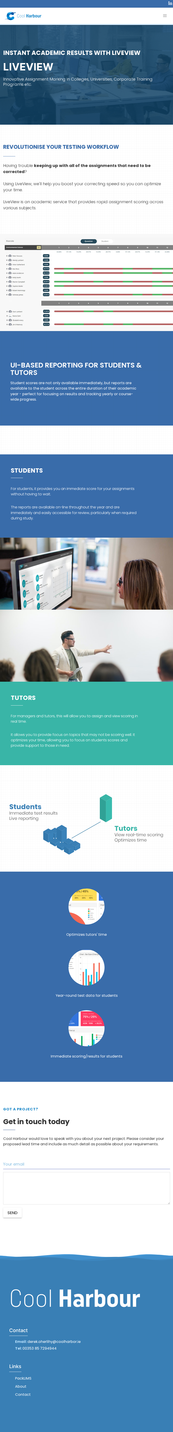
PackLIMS (23, 1378)
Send (12, 1213)
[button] (86, 825)
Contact (23, 1394)
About (20, 1386)
